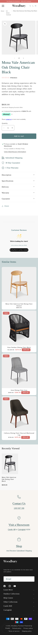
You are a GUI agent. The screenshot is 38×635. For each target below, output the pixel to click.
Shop (19, 546)
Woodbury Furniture (17, 626)
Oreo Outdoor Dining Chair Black (19, 347)
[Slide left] (14, 58)
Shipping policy (27, 631)
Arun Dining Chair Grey (19, 390)
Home (2, 11)
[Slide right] (23, 58)
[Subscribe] (31, 579)
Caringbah (22, 530)
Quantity (5, 123)
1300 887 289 (19, 508)
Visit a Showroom (19, 524)
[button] (3, 6)
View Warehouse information (15, 152)
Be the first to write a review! (19, 250)
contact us (8, 119)
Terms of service (14, 631)
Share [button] (6, 206)
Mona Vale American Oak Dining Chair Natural (19, 305)
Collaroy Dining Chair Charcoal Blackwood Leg (19, 434)
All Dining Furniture (8, 12)
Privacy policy (28, 628)
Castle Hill (11, 530)
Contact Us (19, 503)
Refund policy (16, 628)
